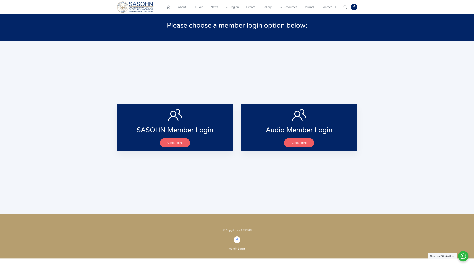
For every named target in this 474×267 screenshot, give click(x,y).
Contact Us (328, 7)
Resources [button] (290, 7)
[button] (345, 7)
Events (250, 7)
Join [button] (200, 7)
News (214, 7)
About (182, 7)
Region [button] (234, 7)
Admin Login (237, 248)
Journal (309, 7)
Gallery (267, 7)
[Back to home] (135, 7)
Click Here (175, 143)
